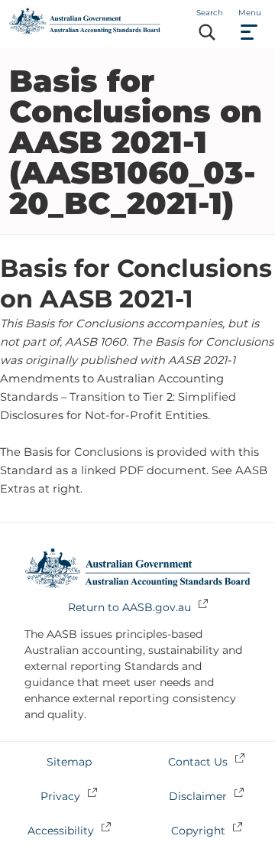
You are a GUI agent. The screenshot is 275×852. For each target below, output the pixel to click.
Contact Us (198, 762)
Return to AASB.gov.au (129, 607)
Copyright (198, 830)
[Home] (84, 30)
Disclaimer (198, 796)
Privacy (60, 796)
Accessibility (61, 830)
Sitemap (69, 762)
